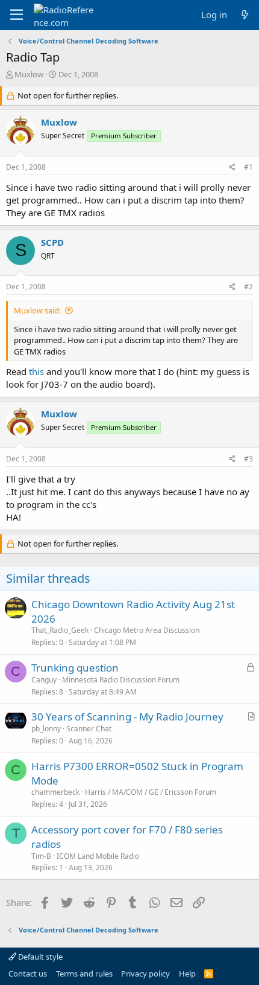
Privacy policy (145, 973)
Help (187, 973)
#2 (248, 286)
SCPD (52, 242)
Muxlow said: (37, 310)
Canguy (44, 680)
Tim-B (41, 856)
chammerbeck (55, 792)
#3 (248, 459)
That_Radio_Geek (60, 630)
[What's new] (245, 15)
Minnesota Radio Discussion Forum (120, 680)
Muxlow (28, 74)
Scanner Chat (88, 729)
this (36, 371)
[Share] (232, 168)
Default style (39, 956)
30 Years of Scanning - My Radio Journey (127, 717)
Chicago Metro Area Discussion (146, 630)
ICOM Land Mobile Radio (98, 856)
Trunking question (75, 668)
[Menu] (16, 15)
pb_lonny (46, 729)
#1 (248, 167)
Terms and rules (84, 973)
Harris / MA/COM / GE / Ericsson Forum (150, 792)
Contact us (27, 973)
